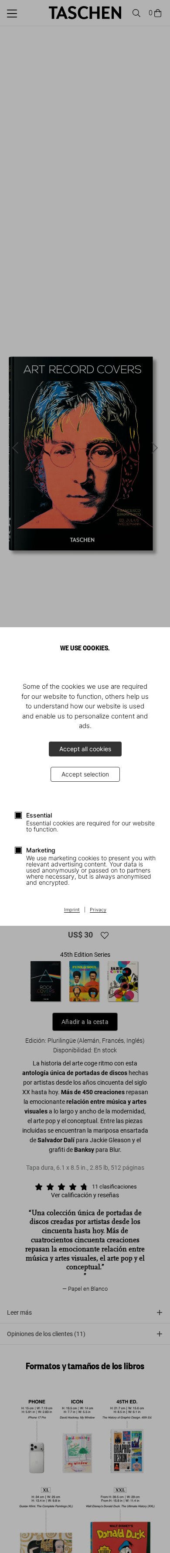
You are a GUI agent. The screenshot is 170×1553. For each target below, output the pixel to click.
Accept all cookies (85, 748)
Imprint (72, 910)
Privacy (98, 910)
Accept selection (85, 774)
